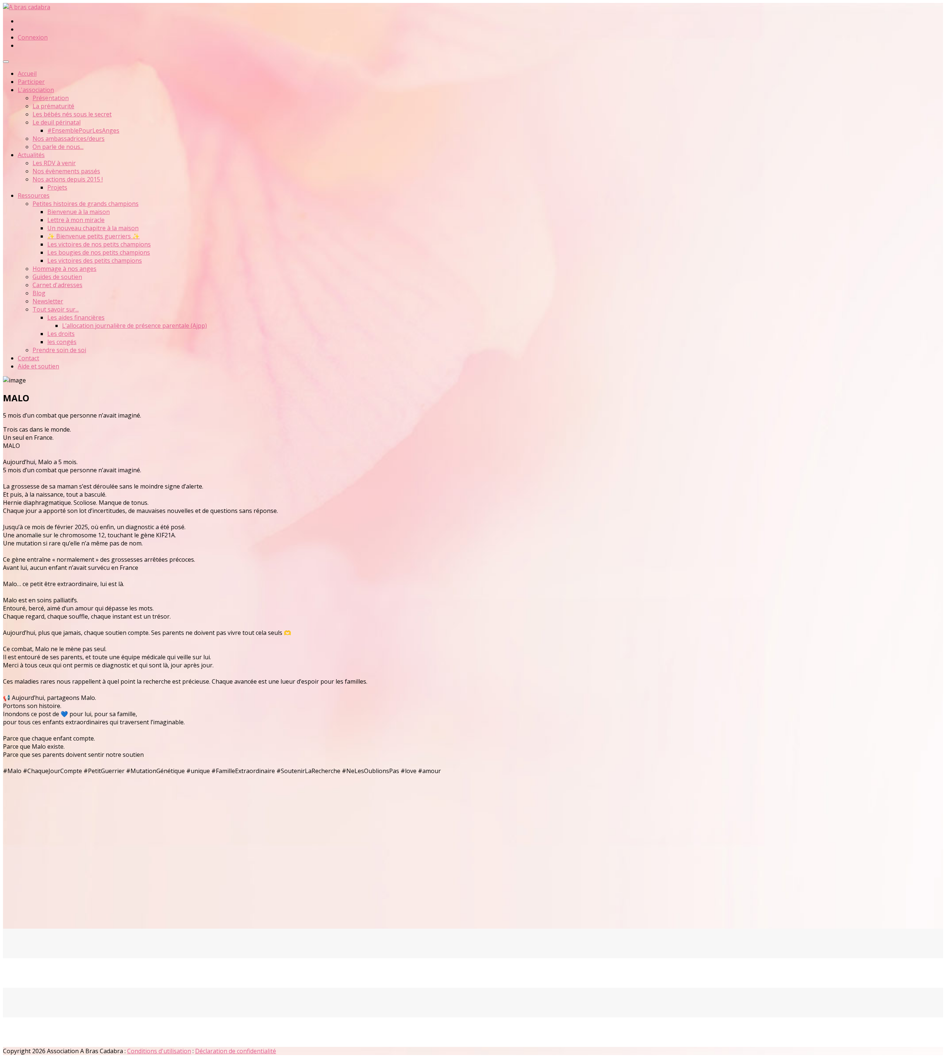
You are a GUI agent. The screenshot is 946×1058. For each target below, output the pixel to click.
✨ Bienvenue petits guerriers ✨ (93, 236)
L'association (36, 90)
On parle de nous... (58, 147)
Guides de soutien (57, 277)
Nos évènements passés (66, 171)
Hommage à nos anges (64, 269)
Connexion (33, 37)
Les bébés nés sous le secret (72, 114)
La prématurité (53, 106)
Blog (39, 293)
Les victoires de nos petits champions (99, 244)
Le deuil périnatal (57, 122)
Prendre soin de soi (59, 350)
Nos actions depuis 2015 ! (68, 179)
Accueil (27, 73)
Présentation (51, 98)
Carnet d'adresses (57, 285)
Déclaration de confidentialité (235, 1051)
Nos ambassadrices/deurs (69, 139)
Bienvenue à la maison (78, 212)
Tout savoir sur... (56, 309)
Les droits (61, 334)
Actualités (31, 155)
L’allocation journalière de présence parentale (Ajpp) (134, 326)
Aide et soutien (38, 366)
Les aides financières (76, 317)
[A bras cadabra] (26, 7)
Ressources (34, 195)
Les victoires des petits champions (94, 260)
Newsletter (48, 301)
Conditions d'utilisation (159, 1051)
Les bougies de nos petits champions (98, 252)
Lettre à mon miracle (76, 220)
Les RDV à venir (54, 163)
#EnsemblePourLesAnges (83, 130)
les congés (61, 342)
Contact (28, 358)
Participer (31, 82)
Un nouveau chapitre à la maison (93, 228)
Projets (57, 187)
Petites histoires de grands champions (86, 204)
